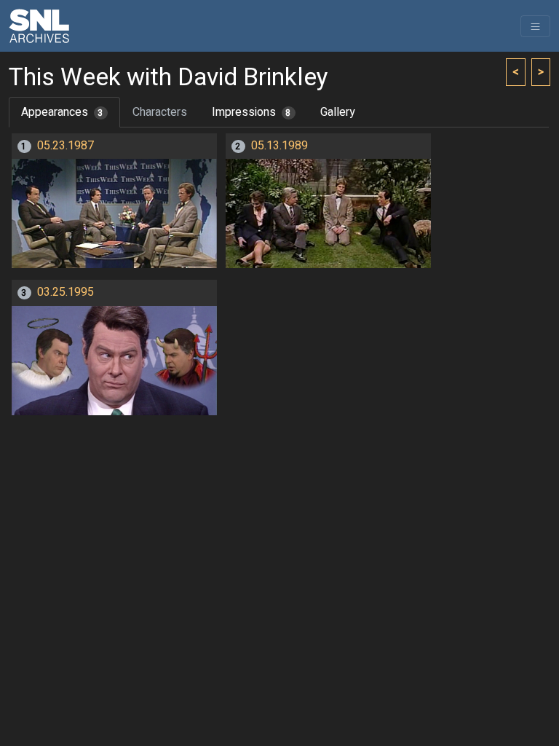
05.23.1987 (65, 145)
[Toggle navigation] (535, 26)
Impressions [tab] (251, 112)
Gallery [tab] (337, 112)
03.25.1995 (65, 292)
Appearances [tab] (62, 112)
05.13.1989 (279, 145)
